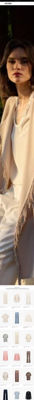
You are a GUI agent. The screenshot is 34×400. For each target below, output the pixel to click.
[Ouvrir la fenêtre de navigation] (33, 3)
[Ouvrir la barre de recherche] (28, 3)
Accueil (1, 286)
